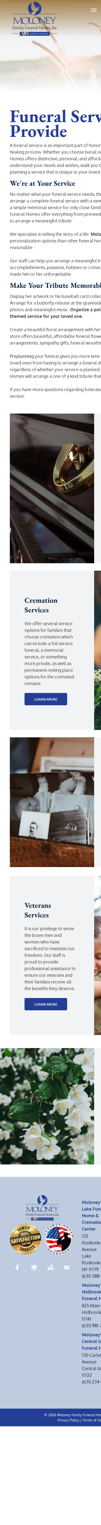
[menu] (94, 10)
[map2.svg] (50, 1270)
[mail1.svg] (67, 1270)
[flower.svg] (34, 1270)
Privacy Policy (68, 1420)
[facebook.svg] (17, 1270)
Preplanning (22, 356)
